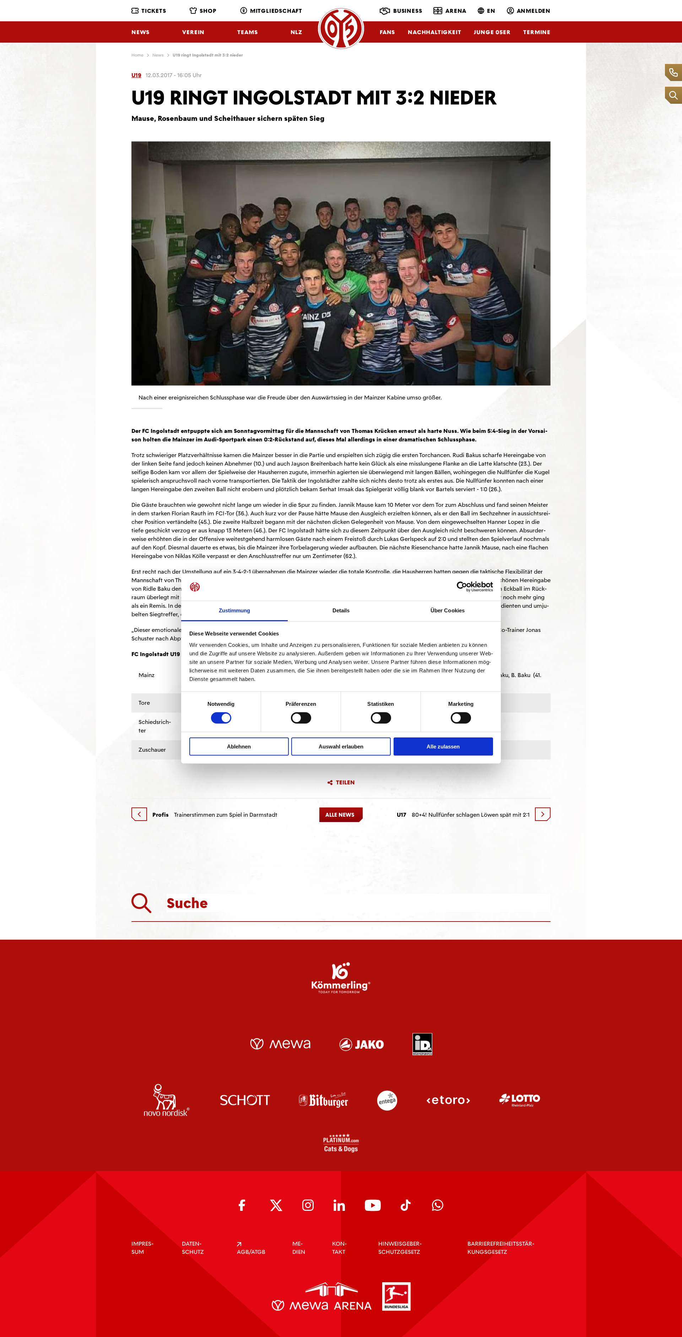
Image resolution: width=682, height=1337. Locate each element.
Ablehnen (239, 746)
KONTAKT (339, 1248)
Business (407, 11)
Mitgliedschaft (276, 11)
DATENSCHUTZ (193, 1248)
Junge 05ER (492, 32)
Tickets (153, 11)
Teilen (345, 782)
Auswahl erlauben (341, 746)
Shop (208, 11)
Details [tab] (341, 610)
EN (491, 11)
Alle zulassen (443, 746)
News (140, 32)
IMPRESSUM (142, 1248)
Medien (298, 1248)
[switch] (301, 718)
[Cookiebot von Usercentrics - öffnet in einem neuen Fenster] (462, 586)
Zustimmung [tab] (234, 610)
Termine (537, 32)
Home (137, 55)
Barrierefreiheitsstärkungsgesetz (500, 1248)
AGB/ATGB (251, 1252)
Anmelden (534, 11)
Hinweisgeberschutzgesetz (400, 1248)
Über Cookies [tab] (448, 610)
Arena (455, 11)
